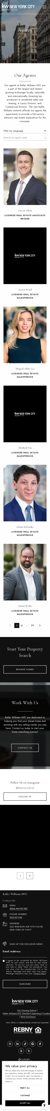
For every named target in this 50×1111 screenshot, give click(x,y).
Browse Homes (25, 669)
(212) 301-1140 (16, 917)
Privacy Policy (40, 973)
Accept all (25, 1103)
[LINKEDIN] (17, 1044)
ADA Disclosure (28, 1016)
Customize (25, 1095)
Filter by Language (13, 130)
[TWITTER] (29, 1051)
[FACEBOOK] (40, 1044)
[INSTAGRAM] (10, 1044)
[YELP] (21, 1051)
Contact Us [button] (25, 747)
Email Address (12, 951)
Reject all (25, 1088)
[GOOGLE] (32, 1044)
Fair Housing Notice (26, 1010)
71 (32, 625)
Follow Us (25, 796)
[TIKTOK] (25, 1044)
